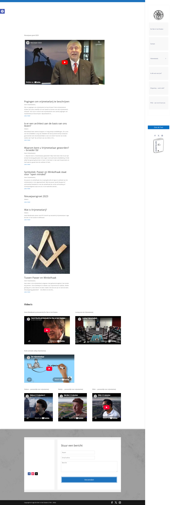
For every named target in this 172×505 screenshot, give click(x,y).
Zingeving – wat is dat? (157, 88)
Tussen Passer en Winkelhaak (40, 277)
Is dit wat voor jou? (156, 73)
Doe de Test (158, 127)
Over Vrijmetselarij (29, 104)
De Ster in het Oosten (156, 29)
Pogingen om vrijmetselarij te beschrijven (46, 101)
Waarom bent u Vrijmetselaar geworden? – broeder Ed (46, 149)
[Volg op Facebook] (155, 135)
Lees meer (27, 116)
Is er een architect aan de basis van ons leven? (45, 124)
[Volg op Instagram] (162, 135)
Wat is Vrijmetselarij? (35, 209)
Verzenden (89, 479)
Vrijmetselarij (154, 58)
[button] (2, 11)
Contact (152, 44)
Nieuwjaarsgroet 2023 (36, 196)
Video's (26, 129)
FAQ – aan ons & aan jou (157, 103)
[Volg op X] (158, 135)
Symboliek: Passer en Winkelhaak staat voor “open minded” (45, 173)
